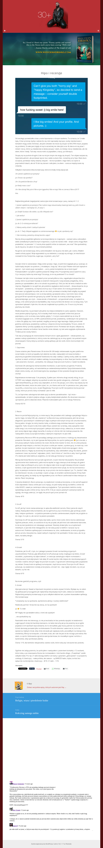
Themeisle (68, 844)
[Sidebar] (5, 31)
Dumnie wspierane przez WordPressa (42, 844)
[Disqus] (51, 746)
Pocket (39, 669)
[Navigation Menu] (98, 31)
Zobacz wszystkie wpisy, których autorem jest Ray (46, 687)
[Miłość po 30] (51, 16)
